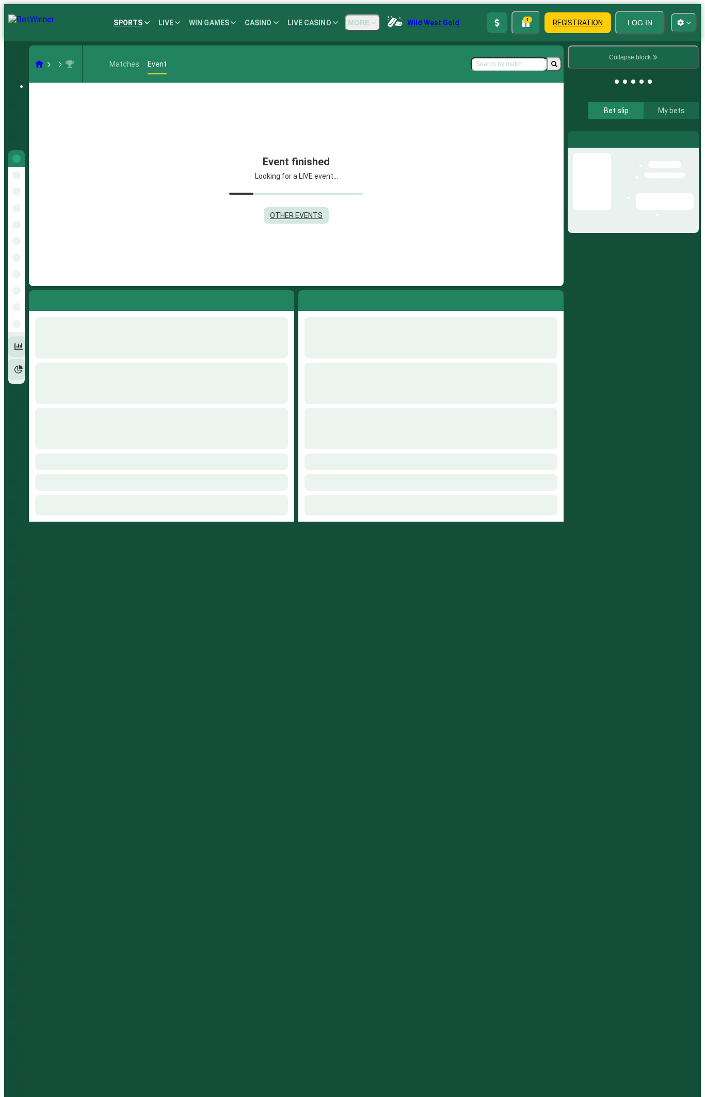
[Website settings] (684, 23)
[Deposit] (497, 22)
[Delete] (553, 298)
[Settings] (682, 122)
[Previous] (306, 298)
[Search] (554, 64)
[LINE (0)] (39, 64)
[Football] (59, 64)
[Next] (330, 298)
